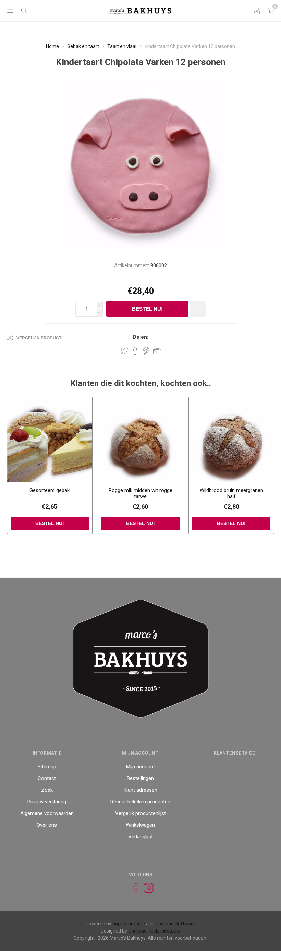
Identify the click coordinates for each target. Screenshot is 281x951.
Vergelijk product (38, 338)
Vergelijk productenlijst (140, 813)
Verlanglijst (140, 836)
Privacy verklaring (46, 802)
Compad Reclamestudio (154, 931)
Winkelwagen (140, 825)
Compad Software (175, 923)
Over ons (47, 825)
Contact (47, 778)
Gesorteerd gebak (49, 490)
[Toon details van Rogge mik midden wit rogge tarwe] (140, 439)
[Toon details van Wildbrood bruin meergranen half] (231, 439)
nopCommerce (128, 923)
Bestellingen (140, 778)
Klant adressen (140, 790)
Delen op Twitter (124, 351)
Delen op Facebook (135, 351)
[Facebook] (132, 887)
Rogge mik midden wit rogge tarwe (140, 493)
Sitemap (47, 767)
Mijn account (140, 767)
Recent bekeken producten (140, 802)
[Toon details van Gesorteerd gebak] (49, 439)
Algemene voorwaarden (47, 813)
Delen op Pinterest (146, 351)
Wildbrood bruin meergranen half (231, 493)
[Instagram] (145, 887)
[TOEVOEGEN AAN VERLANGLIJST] (198, 309)
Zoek (47, 790)
